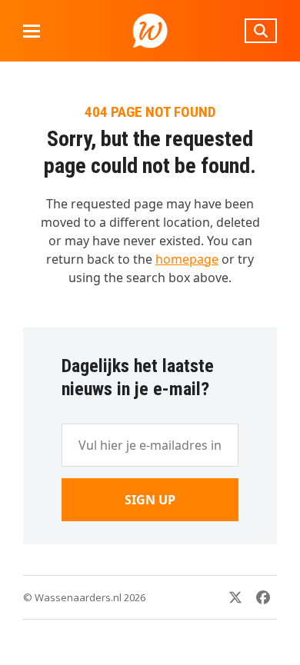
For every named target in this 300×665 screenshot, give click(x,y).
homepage (186, 259)
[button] (31, 31)
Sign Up (150, 499)
